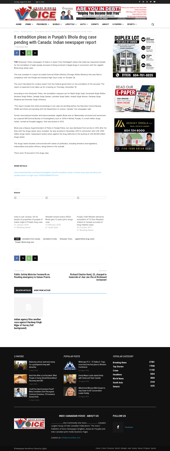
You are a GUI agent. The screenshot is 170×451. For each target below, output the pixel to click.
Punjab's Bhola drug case (24, 242)
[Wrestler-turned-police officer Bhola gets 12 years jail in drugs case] (59, 204)
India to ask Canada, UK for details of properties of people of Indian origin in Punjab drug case (28, 219)
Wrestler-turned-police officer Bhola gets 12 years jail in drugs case (59, 219)
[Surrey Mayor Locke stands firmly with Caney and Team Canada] (69, 378)
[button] (153, 24)
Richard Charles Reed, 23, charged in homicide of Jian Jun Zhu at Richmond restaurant (88, 277)
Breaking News (26, 31)
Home (16, 31)
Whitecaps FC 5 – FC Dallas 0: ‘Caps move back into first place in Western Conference (92, 364)
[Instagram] (143, 1)
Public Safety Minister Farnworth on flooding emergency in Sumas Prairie (32, 275)
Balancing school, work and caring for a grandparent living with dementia (42, 364)
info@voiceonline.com (70, 437)
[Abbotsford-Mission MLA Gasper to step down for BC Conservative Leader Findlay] (69, 391)
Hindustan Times (66, 239)
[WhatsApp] (29, 53)
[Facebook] (139, 1)
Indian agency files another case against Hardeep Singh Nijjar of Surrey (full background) (28, 323)
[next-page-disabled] (20, 333)
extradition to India (50, 239)
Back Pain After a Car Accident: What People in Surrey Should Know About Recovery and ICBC (43, 378)
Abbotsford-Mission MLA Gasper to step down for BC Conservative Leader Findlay (91, 390)
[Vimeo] (150, 1)
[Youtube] (154, 1)
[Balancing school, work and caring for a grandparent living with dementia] (20, 365)
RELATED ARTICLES (23, 290)
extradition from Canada (31, 239)
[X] (147, 1)
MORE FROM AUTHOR (42, 290)
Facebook (129, 427)
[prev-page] (15, 333)
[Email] (35, 53)
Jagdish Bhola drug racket (84, 239)
